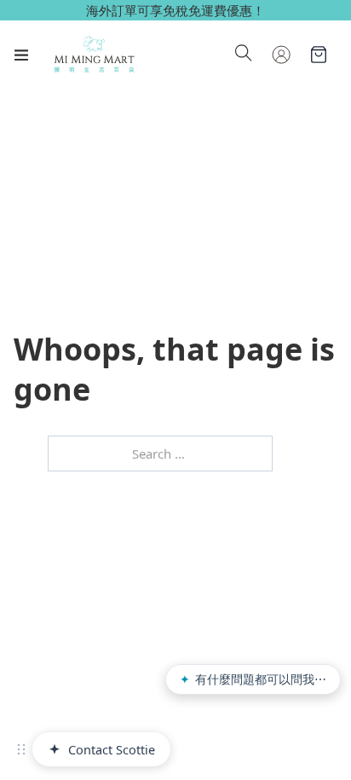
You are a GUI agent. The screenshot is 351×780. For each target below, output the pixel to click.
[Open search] (243, 54)
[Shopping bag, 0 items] (318, 54)
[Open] (21, 54)
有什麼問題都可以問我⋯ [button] (253, 679)
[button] (21, 749)
